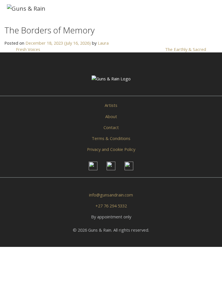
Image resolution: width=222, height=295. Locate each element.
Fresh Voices (27, 49)
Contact (111, 127)
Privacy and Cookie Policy (111, 149)
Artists (111, 105)
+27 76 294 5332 (111, 206)
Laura (103, 43)
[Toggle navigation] (207, 8)
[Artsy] (129, 166)
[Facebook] (111, 166)
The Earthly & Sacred (186, 49)
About (111, 116)
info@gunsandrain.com (111, 195)
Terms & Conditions (111, 138)
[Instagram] (93, 166)
